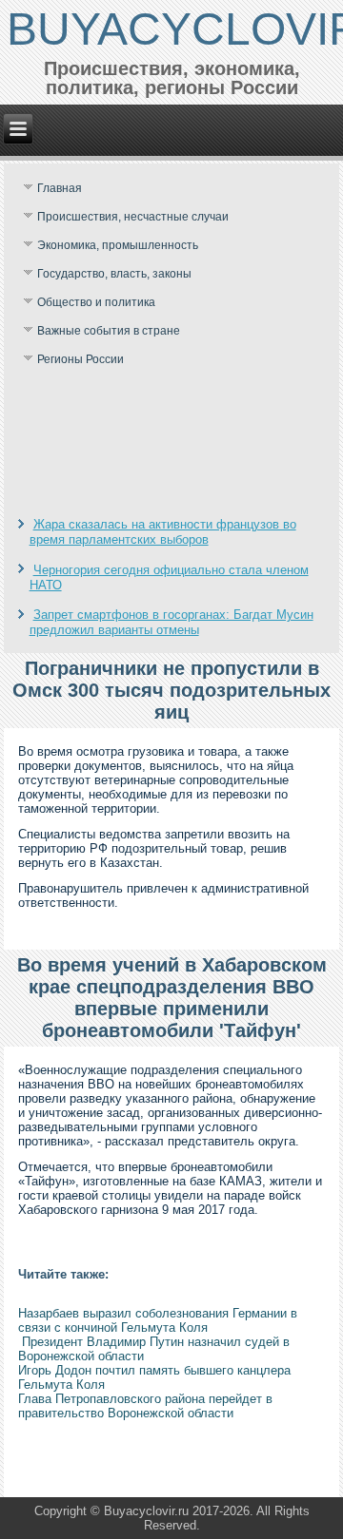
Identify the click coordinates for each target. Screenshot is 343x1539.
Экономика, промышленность (117, 245)
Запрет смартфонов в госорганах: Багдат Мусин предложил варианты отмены (171, 622)
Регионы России (80, 359)
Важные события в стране (108, 330)
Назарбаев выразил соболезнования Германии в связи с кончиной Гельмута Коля (157, 1320)
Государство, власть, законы (114, 273)
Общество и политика (96, 302)
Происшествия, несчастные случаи (133, 216)
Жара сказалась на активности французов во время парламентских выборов (163, 532)
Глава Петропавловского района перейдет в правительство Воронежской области (145, 1406)
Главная (59, 188)
